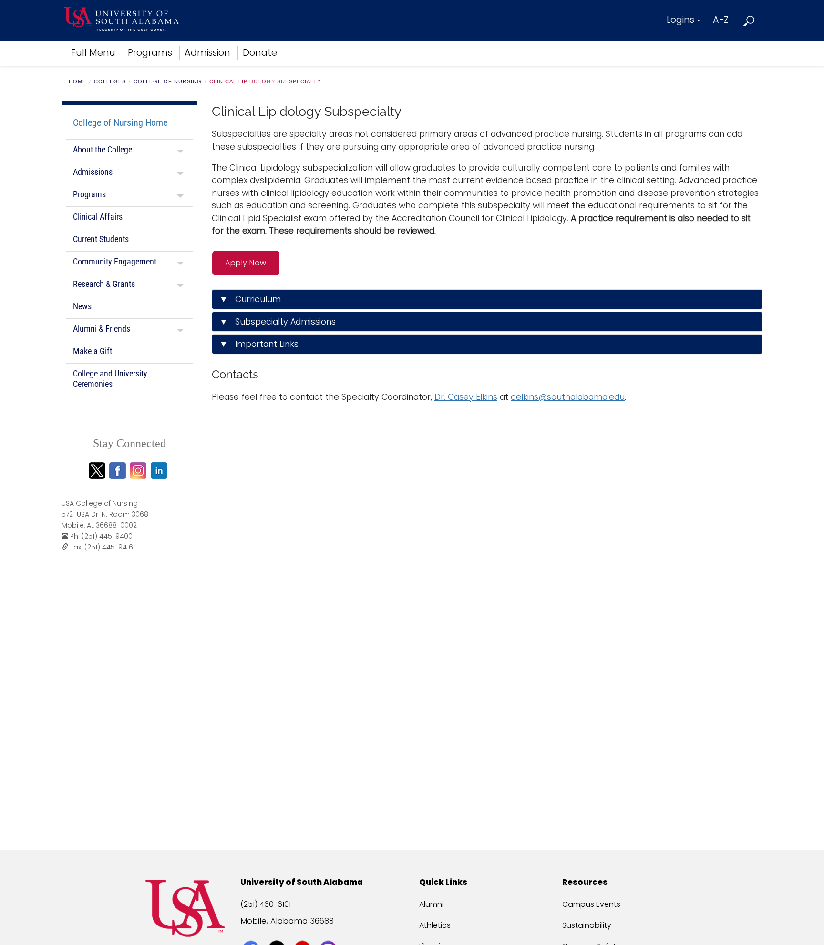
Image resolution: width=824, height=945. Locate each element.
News (82, 306)
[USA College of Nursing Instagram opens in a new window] (139, 470)
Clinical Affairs (98, 217)
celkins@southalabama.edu (568, 397)
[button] (749, 20)
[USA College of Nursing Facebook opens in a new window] (119, 470)
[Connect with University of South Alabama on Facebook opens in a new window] (252, 931)
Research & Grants (104, 284)
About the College (102, 149)
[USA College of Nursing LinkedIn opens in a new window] (160, 470)
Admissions (93, 172)
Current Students (101, 239)
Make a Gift (92, 351)
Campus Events (591, 904)
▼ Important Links (259, 344)
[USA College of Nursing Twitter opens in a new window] (98, 470)
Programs (150, 52)
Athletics (435, 925)
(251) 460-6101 (265, 904)
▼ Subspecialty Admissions (277, 321)
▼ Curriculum (250, 299)
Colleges (110, 81)
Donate (260, 52)
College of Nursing (168, 81)
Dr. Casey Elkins (465, 397)
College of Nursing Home (120, 122)
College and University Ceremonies (110, 378)
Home (77, 81)
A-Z (721, 19)
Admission (207, 52)
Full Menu (93, 52)
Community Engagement (114, 261)
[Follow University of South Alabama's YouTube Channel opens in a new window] (303, 931)
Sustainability (586, 925)
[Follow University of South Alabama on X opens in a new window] (277, 931)
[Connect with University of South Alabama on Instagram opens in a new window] (329, 931)
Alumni (431, 904)
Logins (680, 19)
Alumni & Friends (101, 329)
